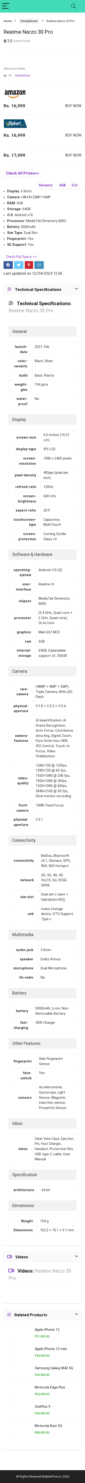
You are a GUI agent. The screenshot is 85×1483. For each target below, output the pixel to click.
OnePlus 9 (42, 1407)
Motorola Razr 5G (48, 1426)
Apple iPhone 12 (47, 1330)
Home (8, 21)
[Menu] (5, 6)
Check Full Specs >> (21, 257)
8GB (75, 185)
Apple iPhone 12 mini (51, 1349)
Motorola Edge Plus (50, 1387)
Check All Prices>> (22, 173)
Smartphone (29, 21)
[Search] (73, 6)
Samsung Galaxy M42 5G (54, 1368)
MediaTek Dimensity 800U (46, 221)
